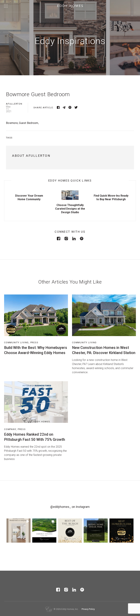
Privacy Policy (88, 609)
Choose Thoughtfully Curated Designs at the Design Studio (70, 208)
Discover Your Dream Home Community (29, 197)
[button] (18, 530)
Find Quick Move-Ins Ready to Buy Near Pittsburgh (111, 197)
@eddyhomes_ (60, 507)
